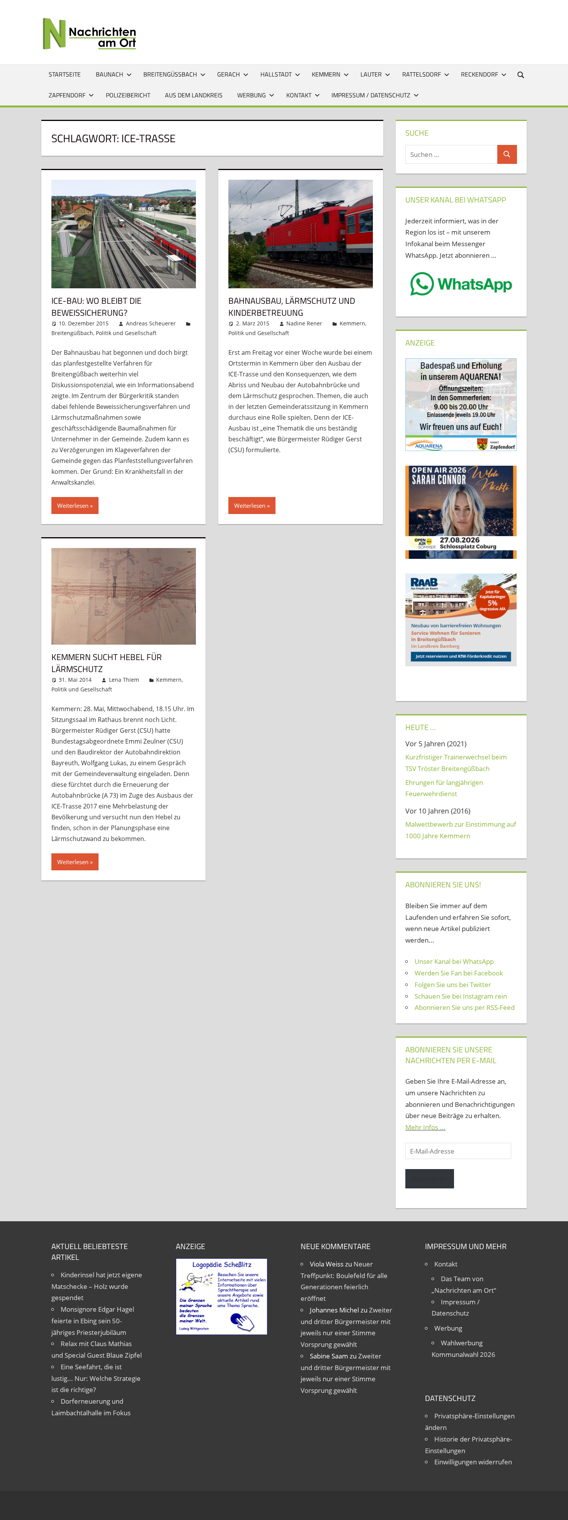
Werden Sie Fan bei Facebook (459, 973)
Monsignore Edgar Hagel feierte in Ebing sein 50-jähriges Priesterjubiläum (92, 1321)
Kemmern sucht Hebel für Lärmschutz (106, 663)
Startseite (65, 74)
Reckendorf (479, 74)
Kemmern (326, 74)
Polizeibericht (128, 95)
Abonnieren (429, 1178)
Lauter (371, 74)
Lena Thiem (124, 679)
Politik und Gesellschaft (126, 333)
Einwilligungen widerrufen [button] (473, 1461)
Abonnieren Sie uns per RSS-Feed (465, 1007)
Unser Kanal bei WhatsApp (454, 961)
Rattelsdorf (421, 74)
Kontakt (298, 95)
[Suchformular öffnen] (521, 74)
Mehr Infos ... (425, 1127)
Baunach (109, 74)
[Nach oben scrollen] (555, 1507)
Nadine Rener (304, 323)
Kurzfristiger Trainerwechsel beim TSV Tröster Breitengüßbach (456, 762)
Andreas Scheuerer (151, 323)
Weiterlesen (72, 505)
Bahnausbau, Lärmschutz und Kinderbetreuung (291, 306)
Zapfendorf (67, 95)
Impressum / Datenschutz (371, 95)
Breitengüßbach (170, 74)
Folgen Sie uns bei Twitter (453, 984)
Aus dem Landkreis (194, 95)
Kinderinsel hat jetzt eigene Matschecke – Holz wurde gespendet (96, 1286)
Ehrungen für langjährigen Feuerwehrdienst (444, 788)
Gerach (228, 74)
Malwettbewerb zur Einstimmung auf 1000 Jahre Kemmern (460, 830)
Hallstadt (276, 74)
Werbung (251, 95)
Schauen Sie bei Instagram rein (461, 996)
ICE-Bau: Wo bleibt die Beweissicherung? (96, 306)
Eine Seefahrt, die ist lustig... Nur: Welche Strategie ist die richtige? (96, 1378)
